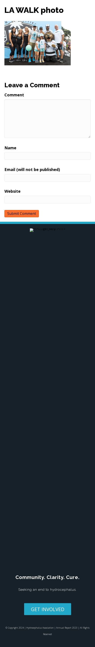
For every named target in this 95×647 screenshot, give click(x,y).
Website (12, 191)
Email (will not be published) (32, 169)
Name (10, 147)
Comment (14, 94)
